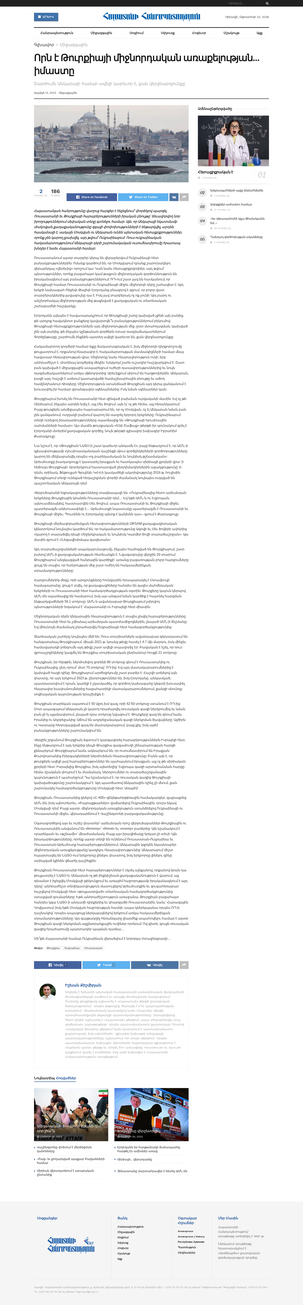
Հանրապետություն (56, 33)
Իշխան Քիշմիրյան (83, 985)
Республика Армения (191, 1242)
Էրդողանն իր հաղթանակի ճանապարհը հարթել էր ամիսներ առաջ (148, 1149)
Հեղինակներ (186, 1252)
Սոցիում (137, 33)
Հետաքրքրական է (215, 172)
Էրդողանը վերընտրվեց (139, 1131)
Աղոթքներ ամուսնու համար (231, 204)
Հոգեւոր (199, 33)
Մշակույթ (231, 33)
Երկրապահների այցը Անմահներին (236, 190)
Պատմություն (187, 1247)
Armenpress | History (191, 1236)
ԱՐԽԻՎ (48, 16)
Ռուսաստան (94, 948)
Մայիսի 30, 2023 (50, 1136)
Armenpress (185, 1231)
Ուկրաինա (72, 948)
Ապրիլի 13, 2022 (45, 92)
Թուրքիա (53, 948)
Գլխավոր (44, 44)
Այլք (260, 33)
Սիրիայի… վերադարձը (134, 1159)
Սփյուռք (168, 33)
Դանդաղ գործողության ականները (236, 237)
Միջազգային (101, 33)
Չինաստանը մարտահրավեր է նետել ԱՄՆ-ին (152, 1171)
